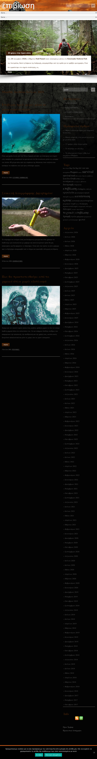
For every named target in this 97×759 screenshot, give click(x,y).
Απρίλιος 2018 (71, 677)
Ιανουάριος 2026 (71, 264)
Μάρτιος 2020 (70, 578)
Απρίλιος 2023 (71, 412)
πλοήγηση (83, 203)
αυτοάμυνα (77, 181)
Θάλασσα (78, 176)
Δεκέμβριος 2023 (71, 376)
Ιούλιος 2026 (70, 237)
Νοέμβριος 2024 (71, 327)
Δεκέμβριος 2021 (71, 484)
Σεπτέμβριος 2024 (72, 336)
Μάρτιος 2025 (70, 309)
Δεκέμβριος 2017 (71, 695)
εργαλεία (68, 192)
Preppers (74, 172)
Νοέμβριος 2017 (71, 700)
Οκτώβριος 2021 (71, 493)
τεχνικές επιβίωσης (76, 212)
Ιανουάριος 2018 (71, 691)
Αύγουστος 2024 (71, 340)
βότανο (83, 181)
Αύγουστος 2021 (71, 502)
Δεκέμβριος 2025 (71, 268)
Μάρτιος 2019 (70, 628)
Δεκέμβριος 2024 (71, 322)
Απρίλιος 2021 (71, 520)
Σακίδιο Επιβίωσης (71, 178)
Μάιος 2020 (69, 569)
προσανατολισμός (70, 206)
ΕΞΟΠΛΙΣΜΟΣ (71, 103)
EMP (83, 168)
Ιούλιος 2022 (70, 452)
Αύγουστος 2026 (71, 232)
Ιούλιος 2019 (70, 614)
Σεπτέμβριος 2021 (72, 497)
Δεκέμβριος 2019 (71, 592)
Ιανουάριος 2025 (71, 318)
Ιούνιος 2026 (70, 241)
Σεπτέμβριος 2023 (72, 389)
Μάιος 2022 (69, 461)
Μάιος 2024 (69, 354)
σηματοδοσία (80, 209)
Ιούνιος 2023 (70, 403)
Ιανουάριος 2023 (71, 425)
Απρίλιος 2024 (71, 358)
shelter (80, 172)
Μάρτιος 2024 (70, 363)
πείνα (77, 204)
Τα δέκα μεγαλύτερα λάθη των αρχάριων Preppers (76, 154)
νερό (73, 203)
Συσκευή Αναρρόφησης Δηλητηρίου (27, 193)
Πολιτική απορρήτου (53, 755)
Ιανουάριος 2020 (71, 587)
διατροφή (68, 184)
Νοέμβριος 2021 (71, 488)
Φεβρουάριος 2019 (72, 632)
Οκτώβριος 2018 (71, 650)
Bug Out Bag (73, 168)
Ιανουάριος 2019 (71, 637)
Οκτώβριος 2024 (71, 331)
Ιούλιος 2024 (70, 345)
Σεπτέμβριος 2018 (72, 655)
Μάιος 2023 (69, 407)
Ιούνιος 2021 (70, 511)
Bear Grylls (66, 168)
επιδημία (81, 189)
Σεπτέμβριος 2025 (72, 282)
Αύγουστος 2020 (71, 556)
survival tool (69, 175)
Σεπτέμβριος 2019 (72, 605)
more (10, 72)
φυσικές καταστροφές (70, 220)
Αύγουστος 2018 (71, 659)
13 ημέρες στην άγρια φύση (19, 53)
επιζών (89, 189)
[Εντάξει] (94, 752)
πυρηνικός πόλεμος (85, 206)
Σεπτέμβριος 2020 (72, 551)
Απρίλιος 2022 (71, 466)
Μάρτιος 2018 (70, 682)
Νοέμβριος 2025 (71, 273)
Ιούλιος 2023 (70, 398)
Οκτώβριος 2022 (71, 439)
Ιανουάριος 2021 (71, 533)
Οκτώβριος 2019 (71, 601)
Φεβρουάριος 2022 (72, 475)
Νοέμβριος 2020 (71, 542)
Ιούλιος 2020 (70, 560)
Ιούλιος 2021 (70, 506)
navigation (66, 172)
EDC (80, 168)
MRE (87, 168)
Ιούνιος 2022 (70, 457)
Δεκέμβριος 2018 (71, 641)
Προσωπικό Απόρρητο (72, 730)
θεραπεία (71, 197)
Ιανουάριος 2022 (71, 479)
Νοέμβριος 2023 (71, 381)
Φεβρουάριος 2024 (72, 367)
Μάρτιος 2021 (70, 524)
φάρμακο (80, 216)
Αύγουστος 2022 (71, 448)
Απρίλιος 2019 (71, 623)
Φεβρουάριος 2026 (72, 259)
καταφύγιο (88, 200)
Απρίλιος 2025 (71, 304)
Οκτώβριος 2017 (71, 704)
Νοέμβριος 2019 (71, 596)
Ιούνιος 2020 (70, 565)
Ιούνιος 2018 (70, 668)
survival (87, 171)
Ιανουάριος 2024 (71, 372)
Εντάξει (39, 755)
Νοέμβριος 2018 (71, 646)
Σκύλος (83, 179)
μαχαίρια (66, 204)
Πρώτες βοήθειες (87, 176)
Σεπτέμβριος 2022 (72, 443)
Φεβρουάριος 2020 (72, 583)
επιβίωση (70, 188)
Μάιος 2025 (69, 300)
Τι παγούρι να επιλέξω (74, 148)
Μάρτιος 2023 (70, 416)
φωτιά (82, 219)
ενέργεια (78, 184)
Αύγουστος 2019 (71, 610)
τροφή (66, 216)
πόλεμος (67, 208)
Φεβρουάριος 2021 (72, 529)
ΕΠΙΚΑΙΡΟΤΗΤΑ (71, 107)
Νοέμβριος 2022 (71, 434)
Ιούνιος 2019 (70, 619)
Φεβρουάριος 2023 (72, 421)
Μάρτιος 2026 (70, 255)
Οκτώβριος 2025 (71, 277)
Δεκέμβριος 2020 (71, 538)
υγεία (73, 216)
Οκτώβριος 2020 (71, 547)
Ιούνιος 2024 (70, 349)
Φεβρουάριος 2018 (72, 686)
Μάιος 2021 (69, 515)
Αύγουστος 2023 (71, 394)
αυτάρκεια (68, 181)
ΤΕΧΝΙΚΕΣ (69, 116)
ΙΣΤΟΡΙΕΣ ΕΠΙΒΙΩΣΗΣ (74, 112)
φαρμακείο (87, 216)
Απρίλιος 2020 (71, 574)
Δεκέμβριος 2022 (71, 430)
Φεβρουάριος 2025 (72, 313)
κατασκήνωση (77, 201)
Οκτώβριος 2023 (71, 385)
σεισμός (74, 209)
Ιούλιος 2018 (70, 664)
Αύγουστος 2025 (71, 286)
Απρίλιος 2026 (71, 250)
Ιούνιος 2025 (70, 295)
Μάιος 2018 (69, 673)
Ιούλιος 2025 (70, 291)
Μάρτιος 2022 (70, 470)
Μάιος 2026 (69, 246)
